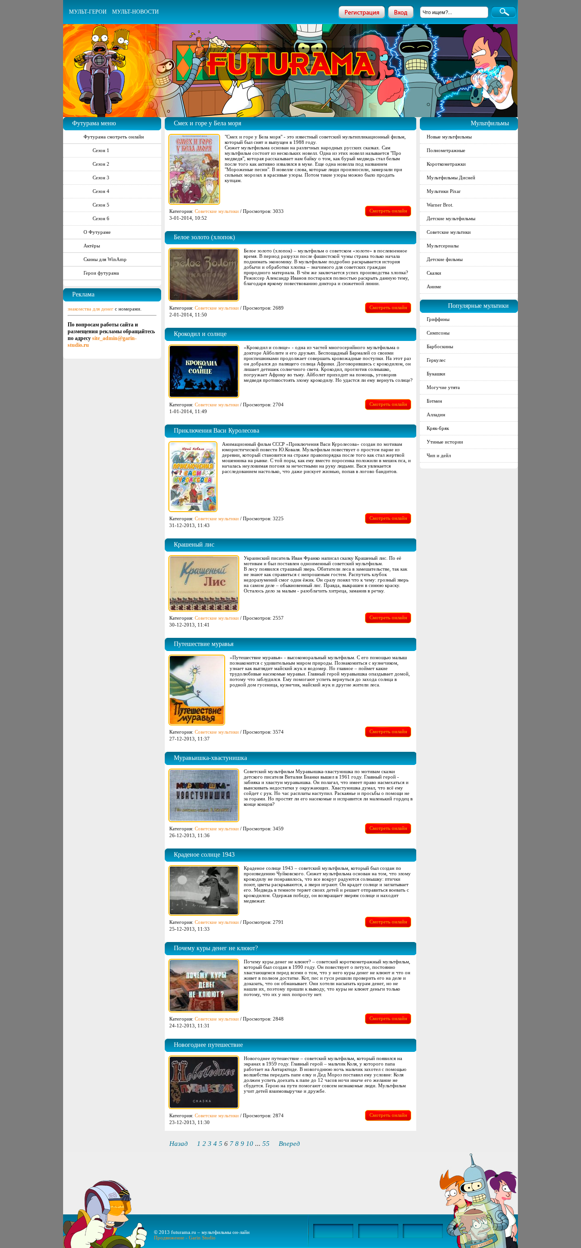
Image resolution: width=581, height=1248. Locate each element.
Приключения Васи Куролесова (216, 430)
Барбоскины (440, 346)
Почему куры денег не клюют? (216, 948)
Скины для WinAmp (105, 259)
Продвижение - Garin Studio (185, 1237)
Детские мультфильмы (451, 218)
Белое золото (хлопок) (204, 237)
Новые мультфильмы (449, 136)
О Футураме (97, 232)
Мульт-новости (135, 12)
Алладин (436, 414)
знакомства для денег (90, 308)
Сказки (434, 273)
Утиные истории (445, 441)
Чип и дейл (439, 455)
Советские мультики (217, 211)
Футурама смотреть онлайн (114, 136)
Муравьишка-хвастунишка (210, 758)
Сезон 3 (101, 177)
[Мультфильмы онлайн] (291, 52)
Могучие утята (443, 387)
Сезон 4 (101, 191)
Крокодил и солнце (200, 333)
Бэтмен (434, 401)
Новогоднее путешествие (208, 1044)
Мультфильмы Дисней (451, 177)
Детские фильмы (445, 259)
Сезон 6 (101, 218)
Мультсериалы (442, 245)
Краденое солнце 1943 (204, 854)
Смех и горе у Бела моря (207, 123)
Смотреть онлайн (388, 210)
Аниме (434, 286)
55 (266, 1143)
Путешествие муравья (203, 644)
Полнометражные (446, 150)
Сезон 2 (101, 164)
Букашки (436, 373)
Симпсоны (438, 332)
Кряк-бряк (438, 428)
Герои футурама (101, 273)
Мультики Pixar (444, 191)
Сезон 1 (101, 150)
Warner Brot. (440, 204)
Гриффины (438, 319)
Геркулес (436, 360)
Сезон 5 (101, 204)
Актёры (92, 245)
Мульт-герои (88, 12)
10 (249, 1143)
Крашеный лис (194, 544)
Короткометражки (446, 164)
